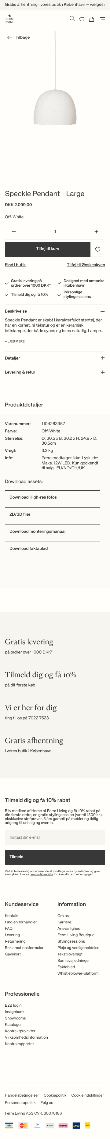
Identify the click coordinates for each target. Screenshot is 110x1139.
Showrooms (15, 1018)
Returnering (15, 942)
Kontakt (12, 916)
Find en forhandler (21, 922)
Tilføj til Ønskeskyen (86, 265)
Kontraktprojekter (20, 1031)
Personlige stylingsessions (77, 294)
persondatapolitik (41, 874)
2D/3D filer (20, 515)
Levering (12, 935)
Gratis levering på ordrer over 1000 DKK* (31, 283)
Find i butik (15, 265)
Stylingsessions (71, 942)
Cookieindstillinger (88, 1096)
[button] (17, 38)
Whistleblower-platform (78, 974)
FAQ (9, 929)
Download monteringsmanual (37, 532)
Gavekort (13, 954)
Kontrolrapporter (19, 1044)
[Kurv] (91, 19)
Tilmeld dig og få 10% (29, 295)
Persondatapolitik (20, 1103)
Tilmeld (16, 857)
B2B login (13, 1006)
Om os (63, 916)
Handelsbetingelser (22, 1096)
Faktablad (66, 967)
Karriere (64, 922)
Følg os (46, 1103)
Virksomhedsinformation (26, 1038)
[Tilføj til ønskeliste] (97, 249)
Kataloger (13, 1025)
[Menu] (101, 19)
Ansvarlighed (68, 929)
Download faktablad (28, 549)
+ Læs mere (15, 341)
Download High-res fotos (33, 498)
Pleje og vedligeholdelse (78, 948)
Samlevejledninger (73, 961)
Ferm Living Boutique (75, 935)
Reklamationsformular (24, 948)
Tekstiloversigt (69, 954)
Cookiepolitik (55, 1096)
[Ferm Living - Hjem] (9, 18)
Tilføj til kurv (47, 249)
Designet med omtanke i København (84, 283)
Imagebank (14, 1012)
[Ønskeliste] (82, 19)
